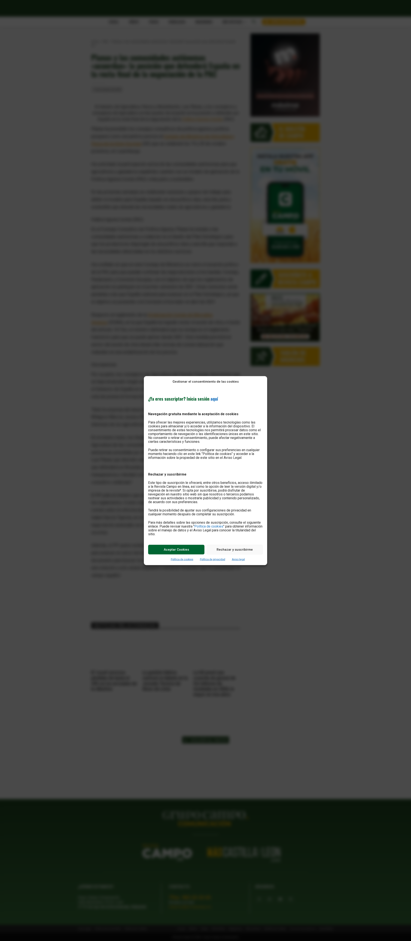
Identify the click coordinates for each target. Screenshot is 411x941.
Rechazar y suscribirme (235, 550)
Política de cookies (208, 526)
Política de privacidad (212, 559)
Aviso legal (238, 559)
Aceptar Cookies (176, 550)
